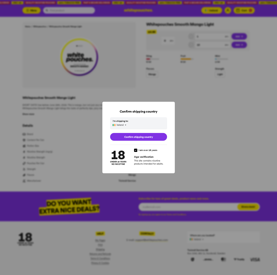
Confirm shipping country (138, 136)
